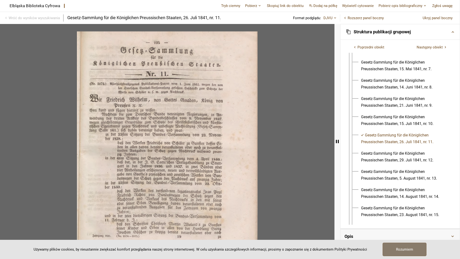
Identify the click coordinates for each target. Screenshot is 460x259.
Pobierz (251, 6)
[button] (400, 32)
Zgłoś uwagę (442, 6)
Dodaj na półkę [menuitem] (325, 6)
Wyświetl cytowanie (358, 6)
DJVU (328, 18)
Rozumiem (404, 249)
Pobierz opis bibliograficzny (400, 6)
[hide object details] (337, 141)
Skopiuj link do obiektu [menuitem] (285, 6)
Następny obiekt (430, 47)
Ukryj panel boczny (438, 18)
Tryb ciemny (230, 6)
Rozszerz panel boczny (366, 18)
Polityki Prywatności (350, 249)
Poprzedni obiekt (370, 47)
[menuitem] (404, 66)
